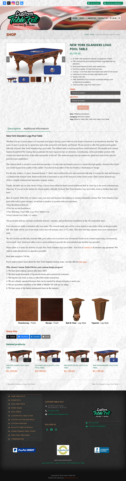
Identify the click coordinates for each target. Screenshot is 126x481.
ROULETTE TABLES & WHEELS (22, 427)
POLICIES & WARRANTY (97, 426)
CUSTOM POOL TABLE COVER (22, 416)
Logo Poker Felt (47, 463)
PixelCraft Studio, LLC (71, 478)
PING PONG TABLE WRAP (20, 435)
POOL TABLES (16, 412)
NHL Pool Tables (84, 117)
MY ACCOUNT (93, 423)
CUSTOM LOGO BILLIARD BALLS (23, 420)
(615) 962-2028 (53, 411)
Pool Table (105, 119)
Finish (72, 89)
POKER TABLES (16, 408)
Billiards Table (79, 119)
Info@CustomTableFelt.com (58, 414)
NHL (86, 119)
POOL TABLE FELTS (18, 404)
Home (87, 34)
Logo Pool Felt (60, 463)
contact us (88, 247)
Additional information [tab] (36, 128)
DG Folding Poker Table (75, 463)
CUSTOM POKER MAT (19, 423)
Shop (92, 34)
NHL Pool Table (95, 119)
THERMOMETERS (17, 439)
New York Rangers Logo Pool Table (105, 384)
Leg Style (74, 97)
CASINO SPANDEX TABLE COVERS (23, 431)
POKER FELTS (16, 400)
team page (82, 261)
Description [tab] (14, 128)
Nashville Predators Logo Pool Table (20, 384)
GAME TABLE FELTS (18, 396)
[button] (119, 18)
